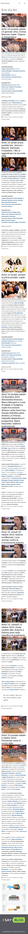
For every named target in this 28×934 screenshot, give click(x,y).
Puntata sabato (5, 119)
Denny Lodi (4, 87)
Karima (3, 871)
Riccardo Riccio (17, 77)
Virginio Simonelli (6, 69)
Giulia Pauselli (5, 75)
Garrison (13, 75)
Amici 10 (6, 117)
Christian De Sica (17, 478)
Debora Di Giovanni (15, 87)
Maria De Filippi (9, 683)
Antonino (15, 504)
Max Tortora (19, 482)
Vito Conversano (6, 77)
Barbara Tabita (5, 484)
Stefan (15, 657)
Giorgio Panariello (13, 480)
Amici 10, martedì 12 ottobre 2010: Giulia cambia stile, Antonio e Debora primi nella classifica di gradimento (13, 629)
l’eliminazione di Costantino (12, 53)
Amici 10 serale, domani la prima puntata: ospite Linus (13, 277)
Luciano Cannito (6, 79)
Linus (15, 190)
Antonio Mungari (6, 71)
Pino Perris (16, 69)
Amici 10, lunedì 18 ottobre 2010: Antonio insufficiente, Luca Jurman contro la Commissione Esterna (12, 537)
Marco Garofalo (20, 222)
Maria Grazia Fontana (8, 93)
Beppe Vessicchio (8, 777)
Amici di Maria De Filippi (16, 117)
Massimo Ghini (15, 484)
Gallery (3, 371)
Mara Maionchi (14, 178)
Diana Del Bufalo (18, 91)
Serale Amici (5, 248)
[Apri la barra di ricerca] (19, 3)
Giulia (8, 681)
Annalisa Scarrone (6, 212)
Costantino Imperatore (8, 222)
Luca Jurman (5, 73)
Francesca (14, 665)
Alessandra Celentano (8, 89)
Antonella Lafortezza (19, 71)
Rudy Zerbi (16, 85)
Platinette (23, 176)
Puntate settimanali (6, 601)
